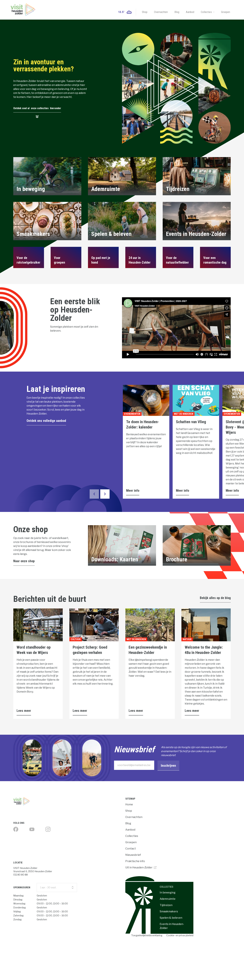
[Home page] (36, 801)
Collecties (206, 12)
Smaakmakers (169, 911)
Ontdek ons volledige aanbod (46, 421)
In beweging (167, 892)
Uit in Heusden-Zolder (139, 867)
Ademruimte (167, 898)
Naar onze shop (24, 561)
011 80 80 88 (20, 874)
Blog (176, 12)
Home (129, 804)
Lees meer (24, 711)
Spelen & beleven (171, 917)
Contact (130, 848)
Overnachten (161, 12)
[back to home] (23, 9)
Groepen (225, 12)
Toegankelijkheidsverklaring (146, 935)
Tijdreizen (166, 905)
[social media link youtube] (31, 829)
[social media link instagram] (47, 829)
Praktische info (135, 861)
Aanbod (190, 12)
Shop (144, 12)
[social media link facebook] (15, 829)
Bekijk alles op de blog (215, 598)
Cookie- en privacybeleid (179, 935)
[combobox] (57, 887)
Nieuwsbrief (133, 854)
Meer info (132, 491)
